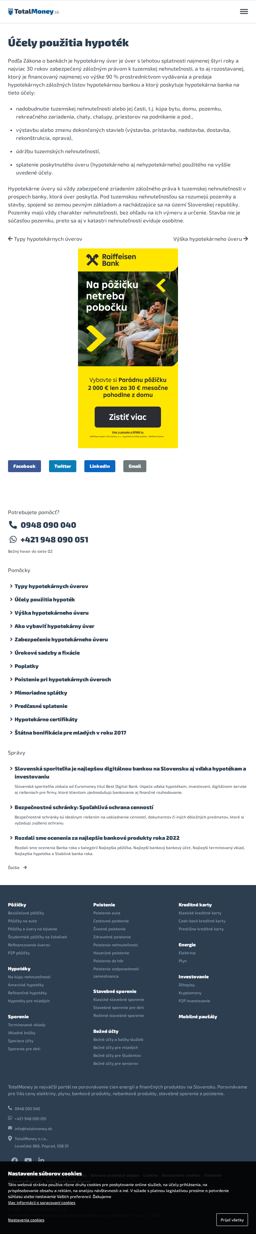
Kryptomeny (190, 992)
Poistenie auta (106, 912)
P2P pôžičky (19, 952)
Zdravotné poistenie (112, 936)
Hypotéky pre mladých (29, 1000)
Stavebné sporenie (114, 991)
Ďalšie (14, 867)
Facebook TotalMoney (14, 1160)
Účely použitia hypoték (45, 599)
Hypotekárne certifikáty (46, 719)
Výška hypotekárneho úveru (208, 239)
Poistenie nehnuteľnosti (115, 944)
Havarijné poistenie (111, 952)
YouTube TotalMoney (28, 1160)
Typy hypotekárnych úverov (47, 239)
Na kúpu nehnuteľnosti (29, 976)
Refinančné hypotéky (27, 992)
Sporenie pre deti (24, 1048)
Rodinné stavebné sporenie (118, 1015)
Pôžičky (17, 904)
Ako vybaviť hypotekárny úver (54, 626)
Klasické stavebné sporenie (118, 999)
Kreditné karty (195, 904)
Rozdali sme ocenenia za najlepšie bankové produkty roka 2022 (97, 837)
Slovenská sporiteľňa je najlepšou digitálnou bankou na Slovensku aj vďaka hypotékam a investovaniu (130, 772)
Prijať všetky (232, 1219)
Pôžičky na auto (22, 920)
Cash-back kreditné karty (202, 920)
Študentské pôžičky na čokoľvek (37, 936)
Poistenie (104, 904)
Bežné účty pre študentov (117, 1055)
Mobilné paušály (198, 1016)
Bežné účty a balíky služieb (118, 1039)
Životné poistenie (109, 928)
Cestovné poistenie (111, 920)
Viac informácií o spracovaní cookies (41, 1202)
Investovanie (194, 976)
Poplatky (27, 666)
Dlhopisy (187, 984)
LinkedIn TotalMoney (41, 1160)
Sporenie (18, 1016)
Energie (187, 944)
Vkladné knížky (21, 1032)
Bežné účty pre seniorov (115, 1063)
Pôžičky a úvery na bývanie (32, 928)
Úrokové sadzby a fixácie (47, 652)
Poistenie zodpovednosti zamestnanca (116, 972)
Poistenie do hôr (108, 960)
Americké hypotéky (26, 984)
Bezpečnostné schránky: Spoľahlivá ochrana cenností (84, 807)
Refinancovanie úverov (29, 944)
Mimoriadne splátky (41, 692)
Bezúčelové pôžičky (26, 912)
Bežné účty (105, 1031)
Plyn (183, 960)
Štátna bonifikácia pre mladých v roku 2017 (70, 732)
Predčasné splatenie (41, 706)
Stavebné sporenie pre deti (118, 1007)
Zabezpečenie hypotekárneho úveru (61, 639)
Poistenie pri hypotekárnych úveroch (63, 679)
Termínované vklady (26, 1024)
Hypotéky (19, 968)
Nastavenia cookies (26, 1219)
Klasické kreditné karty (200, 912)
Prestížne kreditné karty (201, 928)
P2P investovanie (194, 1000)
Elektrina (187, 952)
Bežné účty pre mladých (115, 1047)
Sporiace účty (20, 1040)
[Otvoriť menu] (244, 11)
